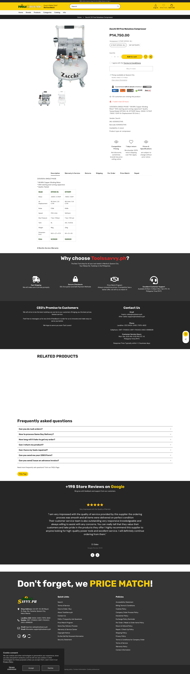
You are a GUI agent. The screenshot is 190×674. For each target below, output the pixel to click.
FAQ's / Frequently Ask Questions (70, 619)
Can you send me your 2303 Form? (35, 455)
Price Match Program (65, 623)
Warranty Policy (121, 646)
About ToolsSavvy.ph (65, 612)
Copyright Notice (64, 633)
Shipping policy (68, 669)
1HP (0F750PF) (134, 45)
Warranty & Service (72, 173)
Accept (31, 668)
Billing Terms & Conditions (125, 606)
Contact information (79, 669)
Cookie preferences (93, 669)
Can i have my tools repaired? (33, 450)
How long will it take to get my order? (37, 439)
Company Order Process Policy (127, 612)
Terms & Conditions (132, 63)
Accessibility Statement (124, 602)
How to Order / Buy (65, 609)
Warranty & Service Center (67, 629)
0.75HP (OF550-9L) (118, 45)
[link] (163, 6)
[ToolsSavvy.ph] (29, 6)
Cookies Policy (121, 609)
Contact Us (62, 616)
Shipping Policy (121, 633)
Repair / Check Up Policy (125, 629)
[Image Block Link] (131, 89)
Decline (50, 668)
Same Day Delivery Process (67, 626)
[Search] (118, 6)
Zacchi (117, 118)
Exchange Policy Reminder (125, 619)
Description (55, 173)
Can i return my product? (31, 445)
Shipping (99, 173)
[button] (171, 6)
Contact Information (123, 650)
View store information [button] (119, 80)
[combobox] (95, 6)
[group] (45, 98)
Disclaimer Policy (122, 616)
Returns (88, 173)
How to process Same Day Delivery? (36, 434)
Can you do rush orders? (31, 429)
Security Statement (65, 640)
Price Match (125, 173)
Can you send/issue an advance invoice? (39, 460)
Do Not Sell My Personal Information (71, 636)
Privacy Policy (8, 662)
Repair (136, 173)
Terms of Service (64, 606)
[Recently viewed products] (185, 334)
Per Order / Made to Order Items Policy (130, 623)
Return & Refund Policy (124, 626)
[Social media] (185, 339)
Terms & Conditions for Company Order (130, 640)
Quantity (112, 53)
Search (60, 602)
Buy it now (131, 69)
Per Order (111, 173)
